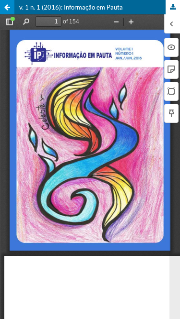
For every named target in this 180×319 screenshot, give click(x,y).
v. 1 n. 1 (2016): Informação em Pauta (71, 7)
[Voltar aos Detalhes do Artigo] (7, 7)
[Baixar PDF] (173, 7)
